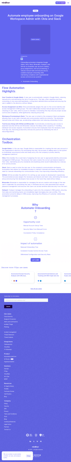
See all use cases (36, 289)
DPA (5, 408)
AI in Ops (6, 376)
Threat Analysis (8, 337)
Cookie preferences (9, 421)
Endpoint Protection (10, 319)
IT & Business (8, 349)
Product (7, 354)
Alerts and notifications (11, 321)
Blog (5, 419)
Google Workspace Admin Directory (33, 59)
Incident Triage (8, 324)
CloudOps (7, 347)
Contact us (7, 429)
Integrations (8, 341)
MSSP (6, 379)
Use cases (7, 314)
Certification (7, 394)
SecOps (6, 368)
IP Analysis (7, 329)
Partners (6, 427)
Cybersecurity (8, 344)
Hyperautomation (9, 361)
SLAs (5, 416)
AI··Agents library (9, 386)
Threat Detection (9, 334)
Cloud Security (8, 316)
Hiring (5, 403)
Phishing (6, 327)
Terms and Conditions (10, 414)
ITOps (6, 371)
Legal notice (7, 424)
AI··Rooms (7, 359)
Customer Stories (9, 391)
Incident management (10, 332)
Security (6, 406)
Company (7, 401)
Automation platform (10, 356)
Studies (6, 388)
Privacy (6, 411)
